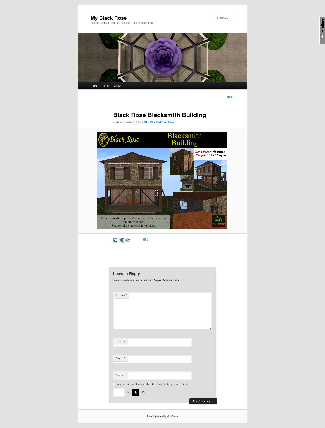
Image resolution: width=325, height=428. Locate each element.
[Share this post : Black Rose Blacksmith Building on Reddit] (133, 242)
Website (119, 374)
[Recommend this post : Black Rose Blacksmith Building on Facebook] (127, 242)
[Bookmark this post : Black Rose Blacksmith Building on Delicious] (115, 242)
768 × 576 (148, 121)
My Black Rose (109, 17)
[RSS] (322, 37)
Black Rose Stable (165, 121)
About (106, 85)
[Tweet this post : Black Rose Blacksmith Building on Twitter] (145, 242)
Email (120, 358)
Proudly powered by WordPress (162, 416)
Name (120, 341)
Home (94, 85)
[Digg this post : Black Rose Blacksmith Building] (121, 242)
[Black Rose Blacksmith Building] (162, 180)
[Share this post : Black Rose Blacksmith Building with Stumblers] (139, 242)
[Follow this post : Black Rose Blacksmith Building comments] (151, 242)
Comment (121, 295)
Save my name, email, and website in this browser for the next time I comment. (153, 383)
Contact (117, 85)
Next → (230, 96)
